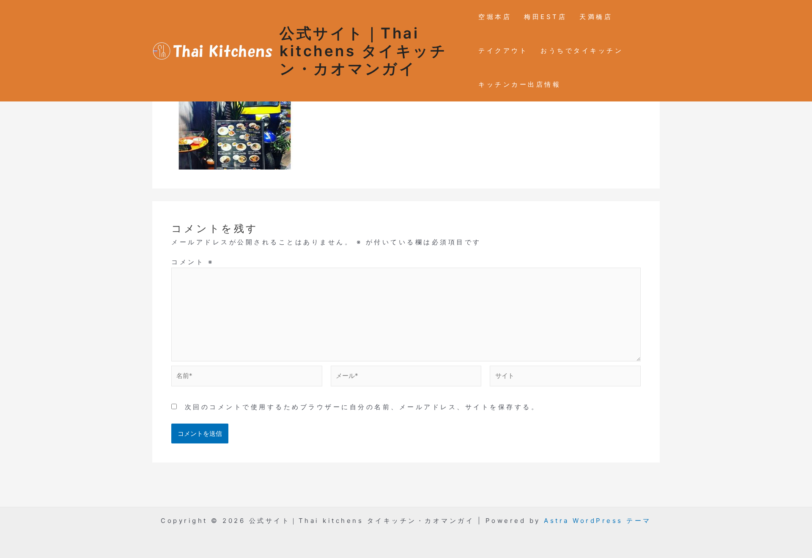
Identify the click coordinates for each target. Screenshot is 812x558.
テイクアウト (503, 50)
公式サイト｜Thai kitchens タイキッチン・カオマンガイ (363, 50)
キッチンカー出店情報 (519, 84)
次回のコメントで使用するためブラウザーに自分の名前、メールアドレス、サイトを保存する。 (362, 407)
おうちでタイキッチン (581, 50)
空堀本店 (494, 17)
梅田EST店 (545, 17)
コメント (192, 262)
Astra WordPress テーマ (597, 521)
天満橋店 (595, 17)
